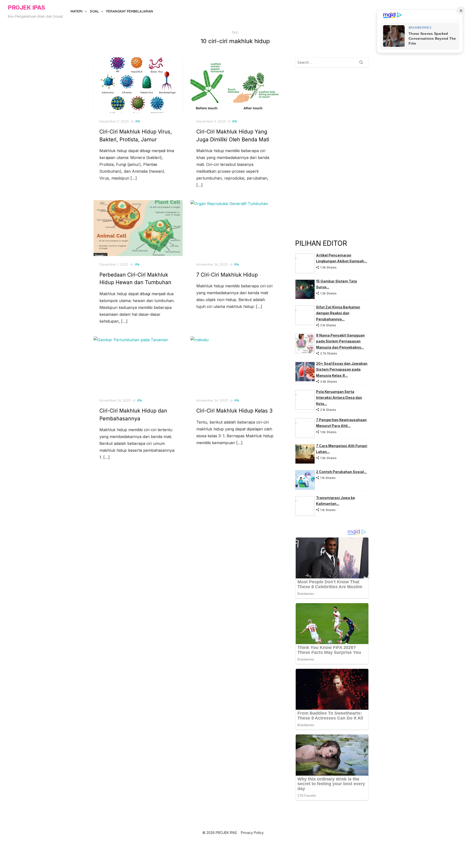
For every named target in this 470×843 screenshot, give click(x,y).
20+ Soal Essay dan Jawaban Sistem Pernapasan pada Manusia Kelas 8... (341, 369)
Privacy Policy (252, 833)
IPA (137, 121)
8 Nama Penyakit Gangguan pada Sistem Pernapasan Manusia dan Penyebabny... (340, 341)
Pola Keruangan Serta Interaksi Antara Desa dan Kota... (339, 398)
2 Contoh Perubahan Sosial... (341, 472)
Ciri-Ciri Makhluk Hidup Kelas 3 (234, 411)
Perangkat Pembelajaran (129, 11)
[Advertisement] (332, 152)
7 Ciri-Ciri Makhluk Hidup (227, 275)
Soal (94, 11)
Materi (76, 11)
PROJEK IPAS (26, 7)
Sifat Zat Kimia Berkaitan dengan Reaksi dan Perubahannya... (338, 313)
